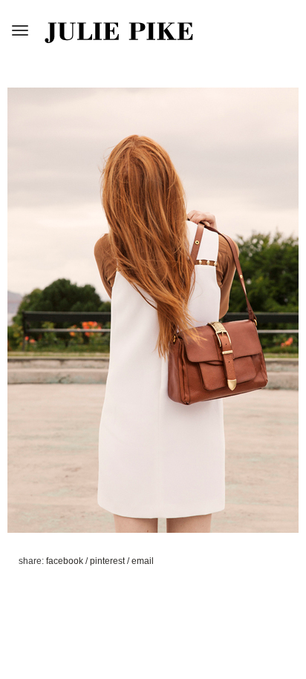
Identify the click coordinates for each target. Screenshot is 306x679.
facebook (65, 561)
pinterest (108, 561)
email (142, 561)
